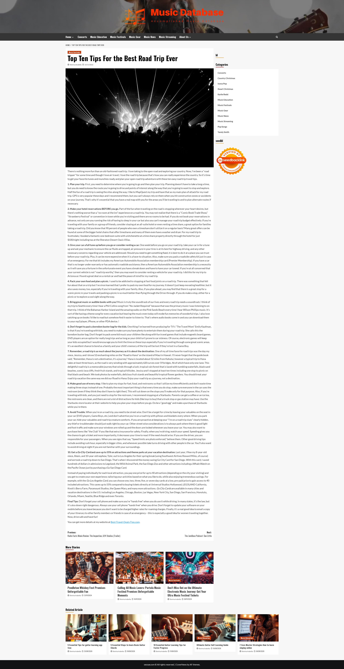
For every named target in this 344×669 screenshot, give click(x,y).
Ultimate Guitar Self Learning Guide (212, 644)
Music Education (98, 37)
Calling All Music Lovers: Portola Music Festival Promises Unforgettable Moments (139, 591)
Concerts (82, 37)
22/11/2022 (89, 65)
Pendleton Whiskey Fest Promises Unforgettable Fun (86, 589)
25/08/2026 (88, 651)
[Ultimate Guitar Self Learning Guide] (215, 628)
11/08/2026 (174, 651)
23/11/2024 (88, 595)
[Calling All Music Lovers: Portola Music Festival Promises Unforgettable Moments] (140, 568)
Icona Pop (222, 83)
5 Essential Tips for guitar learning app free (85, 646)
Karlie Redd (223, 94)
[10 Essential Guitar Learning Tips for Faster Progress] (172, 628)
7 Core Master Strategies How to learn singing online (257, 646)
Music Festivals (118, 37)
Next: (198, 534)
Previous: (94, 534)
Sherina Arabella (75, 65)
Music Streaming (167, 37)
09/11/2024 (188, 599)
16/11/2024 (137, 599)
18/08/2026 (131, 651)
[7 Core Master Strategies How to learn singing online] (258, 628)
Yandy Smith (223, 132)
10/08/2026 (217, 648)
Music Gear (135, 37)
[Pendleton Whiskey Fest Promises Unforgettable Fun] (90, 568)
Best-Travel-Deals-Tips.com (125, 522)
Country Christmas (226, 78)
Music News (150, 37)
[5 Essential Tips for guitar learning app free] (86, 628)
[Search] (277, 37)
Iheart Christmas (225, 89)
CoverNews (181, 664)
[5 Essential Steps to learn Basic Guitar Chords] (129, 628)
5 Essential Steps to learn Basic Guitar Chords (128, 646)
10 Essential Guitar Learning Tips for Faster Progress (170, 646)
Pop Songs (222, 126)
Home (68, 37)
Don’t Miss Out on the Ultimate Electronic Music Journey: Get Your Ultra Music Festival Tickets (187, 591)
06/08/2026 (260, 651)
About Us (184, 37)
